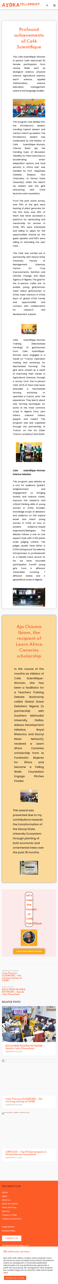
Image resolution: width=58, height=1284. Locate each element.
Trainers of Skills (9, 1215)
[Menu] (54, 5)
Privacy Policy (8, 1230)
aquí (5, 1272)
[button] (29, 951)
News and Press (9, 1207)
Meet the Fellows (10, 1203)
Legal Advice (8, 1226)
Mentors (6, 1211)
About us (6, 1200)
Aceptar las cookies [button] (15, 1277)
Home (5, 1192)
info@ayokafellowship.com (15, 1245)
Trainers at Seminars (11, 1218)
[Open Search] (47, 5)
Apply (4, 1196)
